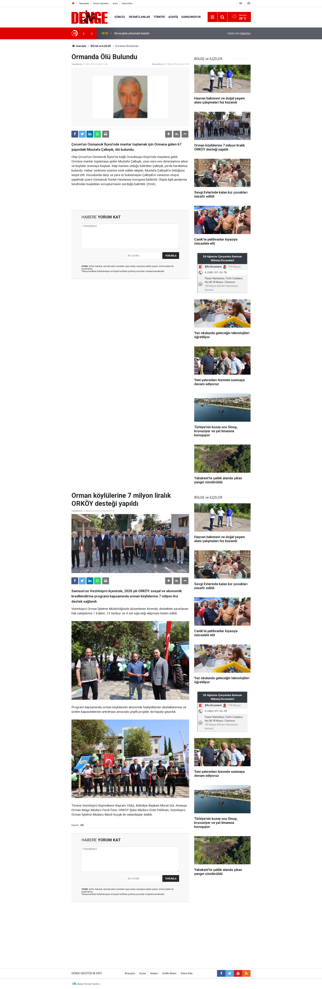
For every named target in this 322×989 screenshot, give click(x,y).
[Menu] (212, 17)
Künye (142, 973)
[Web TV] (241, 3)
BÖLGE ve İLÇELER (101, 46)
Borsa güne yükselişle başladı (131, 33)
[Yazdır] (105, 134)
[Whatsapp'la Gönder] (97, 134)
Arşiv (115, 3)
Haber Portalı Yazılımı (88, 984)
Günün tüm (239, 33)
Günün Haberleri (101, 3)
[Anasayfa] (73, 3)
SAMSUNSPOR (191, 16)
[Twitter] (82, 134)
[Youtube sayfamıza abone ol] (238, 973)
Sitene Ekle (127, 3)
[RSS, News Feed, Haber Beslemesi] (246, 973)
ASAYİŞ (173, 16)
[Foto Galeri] (249, 3)
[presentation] (83, 33)
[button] (168, 134)
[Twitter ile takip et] (229, 973)
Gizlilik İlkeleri (169, 973)
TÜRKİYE (159, 16)
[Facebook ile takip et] (221, 973)
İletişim (154, 973)
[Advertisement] (130, 311)
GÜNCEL (120, 16)
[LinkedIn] (90, 134)
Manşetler (84, 3)
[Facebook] (74, 134)
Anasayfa (80, 46)
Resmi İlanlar (139, 16)
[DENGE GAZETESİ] (89, 16)
